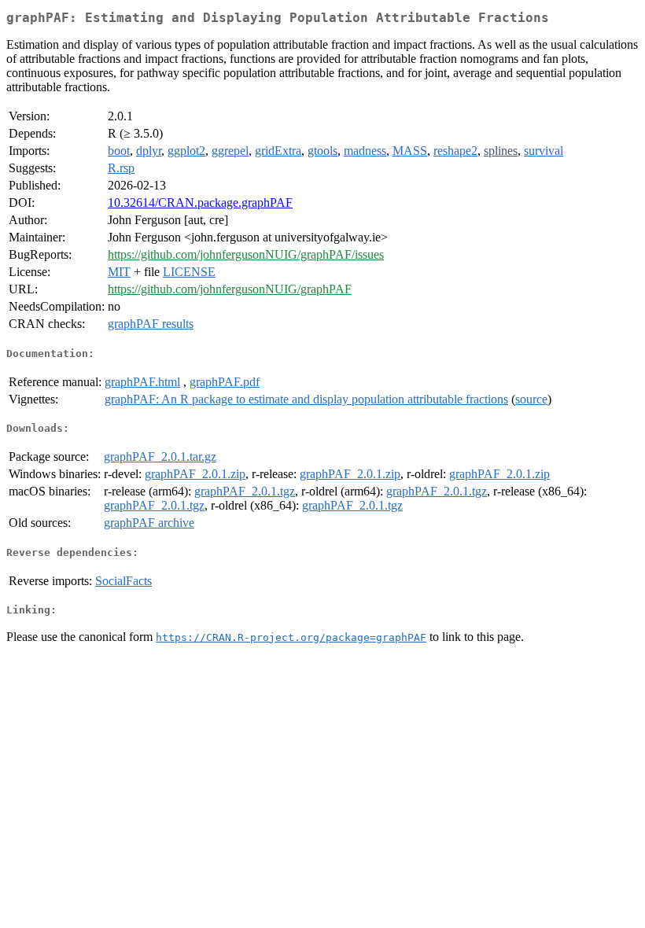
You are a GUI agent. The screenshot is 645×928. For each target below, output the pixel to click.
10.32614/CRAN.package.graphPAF (200, 202)
